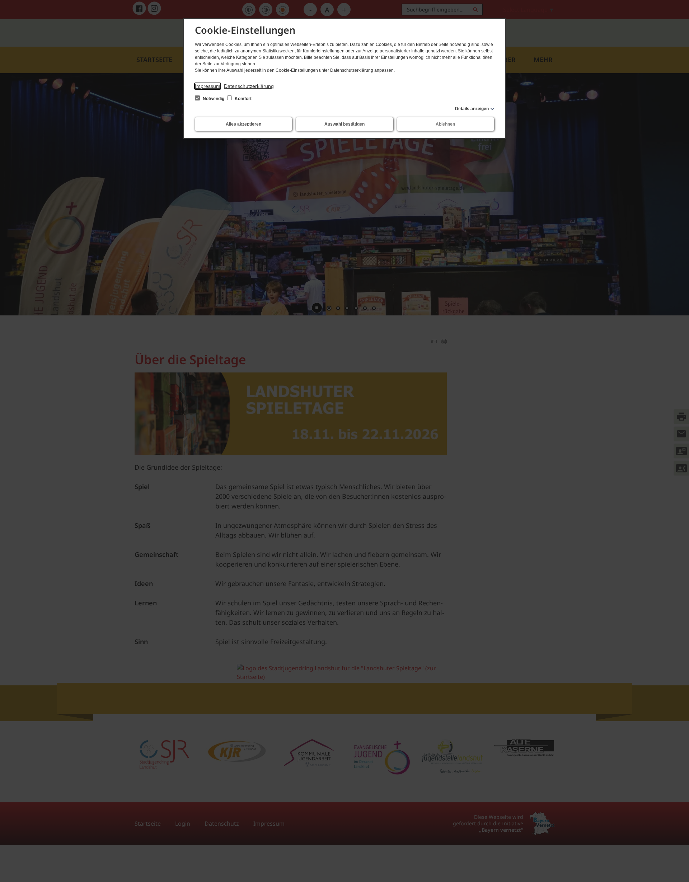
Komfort (243, 98)
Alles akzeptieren (243, 124)
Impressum (207, 86)
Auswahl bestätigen (344, 124)
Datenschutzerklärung (249, 86)
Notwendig (213, 98)
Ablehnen (445, 124)
